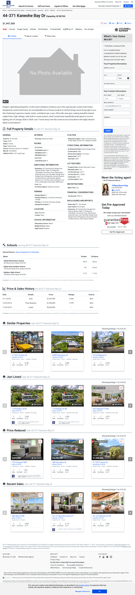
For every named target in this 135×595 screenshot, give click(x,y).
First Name (108, 95)
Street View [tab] (50, 36)
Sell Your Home (44, 6)
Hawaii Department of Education (27, 252)
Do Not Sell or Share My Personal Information (67, 562)
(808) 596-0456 (117, 194)
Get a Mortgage (79, 6)
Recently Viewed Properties (109, 6)
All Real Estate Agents (26, 557)
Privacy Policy (55, 560)
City (105, 75)
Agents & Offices (61, 6)
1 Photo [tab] (13, 36)
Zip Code (109, 83)
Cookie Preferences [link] (85, 568)
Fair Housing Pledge (69, 568)
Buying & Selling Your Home (104, 2)
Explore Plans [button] (107, 577)
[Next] (130, 352)
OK (100, 591)
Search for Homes (25, 6)
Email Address (109, 102)
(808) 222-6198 (117, 192)
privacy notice (84, 585)
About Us (118, 2)
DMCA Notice (55, 568)
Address (109, 68)
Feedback (53, 557)
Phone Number (109, 110)
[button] (128, 5)
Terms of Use (123, 166)
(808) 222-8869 (22, 477)
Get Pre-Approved (117, 232)
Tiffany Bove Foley (120, 185)
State (119, 75)
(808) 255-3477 (26, 423)
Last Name (121, 95)
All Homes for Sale (9, 557)
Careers (126, 2)
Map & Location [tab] (32, 36)
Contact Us (64, 557)
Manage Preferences (82, 591)
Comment (107, 117)
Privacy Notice (108, 168)
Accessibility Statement (75, 565)
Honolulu (8, 546)
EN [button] (132, 2)
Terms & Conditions (57, 565)
